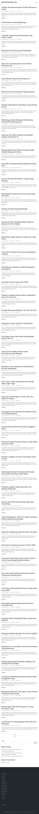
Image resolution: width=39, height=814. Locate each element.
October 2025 (4, 790)
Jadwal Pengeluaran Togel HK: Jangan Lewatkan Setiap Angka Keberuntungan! (19, 518)
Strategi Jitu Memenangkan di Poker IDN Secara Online (11, 749)
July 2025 (3, 795)
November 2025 (4, 788)
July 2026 (3, 774)
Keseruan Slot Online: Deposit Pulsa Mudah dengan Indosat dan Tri (17, 136)
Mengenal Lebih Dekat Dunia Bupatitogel (16, 50)
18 (22, 735)
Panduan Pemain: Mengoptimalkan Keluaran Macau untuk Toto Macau (18, 223)
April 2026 (3, 780)
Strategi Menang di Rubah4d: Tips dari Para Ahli (19, 310)
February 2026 (4, 783)
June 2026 (3, 776)
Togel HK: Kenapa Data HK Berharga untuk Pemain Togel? (12, 752)
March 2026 (4, 781)
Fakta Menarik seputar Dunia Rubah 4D (16, 79)
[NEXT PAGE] (24, 736)
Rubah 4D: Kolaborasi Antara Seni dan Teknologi (19, 532)
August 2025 (4, 793)
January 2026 (4, 785)
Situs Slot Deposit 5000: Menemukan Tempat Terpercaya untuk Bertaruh (18, 574)
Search (3, 740)
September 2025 (5, 791)
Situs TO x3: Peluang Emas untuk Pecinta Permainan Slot (12, 756)
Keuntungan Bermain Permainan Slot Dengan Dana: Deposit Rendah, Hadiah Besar (18, 473)
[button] (24, 735)
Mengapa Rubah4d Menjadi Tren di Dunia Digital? (19, 633)
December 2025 (4, 786)
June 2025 (3, 796)
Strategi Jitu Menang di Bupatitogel (14, 209)
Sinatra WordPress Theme (30, 812)
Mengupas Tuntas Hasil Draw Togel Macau (17, 323)
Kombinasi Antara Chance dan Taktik (15, 282)
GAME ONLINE (19, 11)
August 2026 (4, 773)
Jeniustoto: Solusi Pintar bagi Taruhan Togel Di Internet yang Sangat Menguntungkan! (18, 559)
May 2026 (3, 778)
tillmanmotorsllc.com (9, 2)
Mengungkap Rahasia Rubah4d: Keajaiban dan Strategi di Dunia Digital (18, 662)
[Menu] (36, 2)
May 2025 (3, 798)
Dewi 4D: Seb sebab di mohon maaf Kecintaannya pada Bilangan (15, 352)
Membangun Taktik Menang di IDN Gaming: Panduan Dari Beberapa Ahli (17, 121)
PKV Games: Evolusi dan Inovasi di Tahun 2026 (18, 545)
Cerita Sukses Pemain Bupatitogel (14, 22)
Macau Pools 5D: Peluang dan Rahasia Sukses (18, 92)
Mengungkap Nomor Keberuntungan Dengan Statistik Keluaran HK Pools (18, 151)
